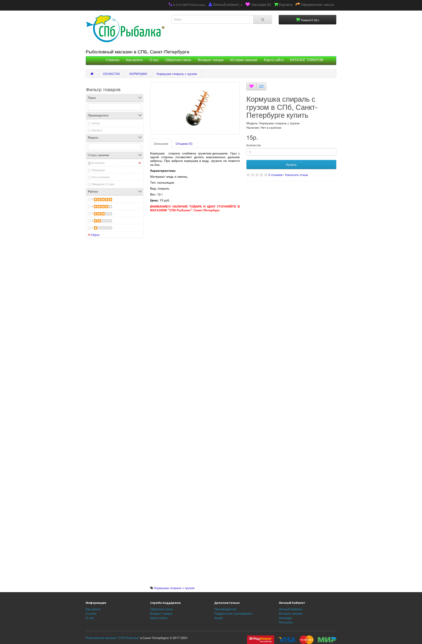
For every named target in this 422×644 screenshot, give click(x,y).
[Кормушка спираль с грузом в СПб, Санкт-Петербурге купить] (195, 108)
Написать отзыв (296, 174)
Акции (218, 617)
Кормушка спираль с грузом (177, 73)
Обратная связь (178, 60)
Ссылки (91, 613)
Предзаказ (98, 170)
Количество (253, 145)
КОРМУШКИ (138, 73)
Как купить (134, 60)
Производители (225, 609)
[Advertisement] (195, 251)
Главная (112, 60)
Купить (291, 164)
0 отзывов (275, 174)
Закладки (285, 617)
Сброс (95, 234)
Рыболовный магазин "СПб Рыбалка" (112, 637)
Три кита (97, 130)
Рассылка (286, 622)
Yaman (96, 123)
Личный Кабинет (290, 609)
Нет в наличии (101, 177)
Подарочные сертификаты (233, 613)
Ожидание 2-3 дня (103, 184)
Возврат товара (211, 60)
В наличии (98, 163)
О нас (154, 60)
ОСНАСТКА (111, 73)
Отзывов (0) (184, 143)
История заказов (243, 60)
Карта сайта (274, 60)
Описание (161, 143)
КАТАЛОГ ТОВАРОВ (306, 60)
